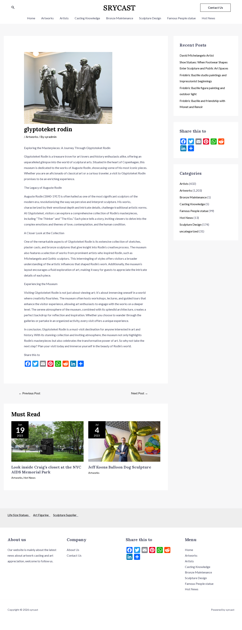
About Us (73, 550)
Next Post (139, 393)
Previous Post (29, 393)
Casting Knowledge (87, 18)
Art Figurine (41, 515)
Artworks (47, 18)
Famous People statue (181, 18)
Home (31, 18)
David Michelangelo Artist (197, 55)
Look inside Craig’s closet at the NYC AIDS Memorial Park (46, 469)
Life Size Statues (19, 515)
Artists (64, 18)
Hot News (208, 18)
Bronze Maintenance (119, 18)
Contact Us (74, 555)
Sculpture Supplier (65, 515)
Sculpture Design (150, 18)
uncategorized (189, 231)
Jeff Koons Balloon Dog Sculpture (119, 467)
